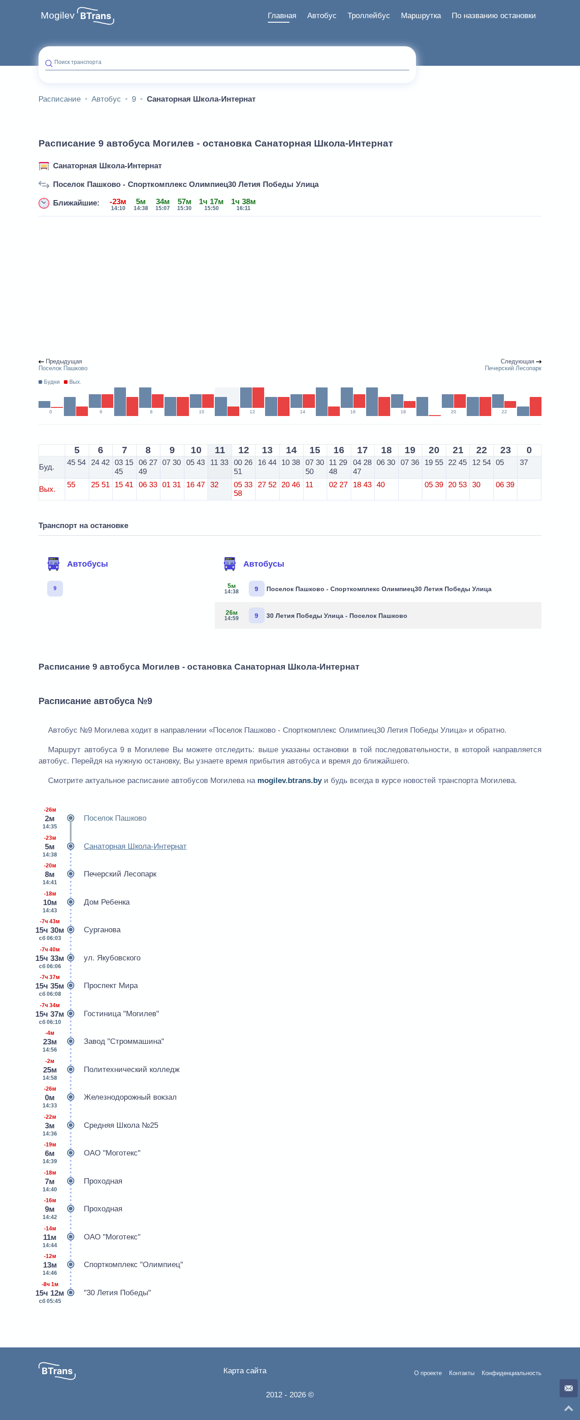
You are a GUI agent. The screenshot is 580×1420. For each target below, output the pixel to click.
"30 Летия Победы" (95, 1292)
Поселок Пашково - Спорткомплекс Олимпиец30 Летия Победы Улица (186, 184)
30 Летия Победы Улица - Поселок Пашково (315, 615)
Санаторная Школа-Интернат (107, 166)
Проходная (82, 1181)
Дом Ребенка (86, 902)
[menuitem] (282, 16)
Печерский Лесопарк (99, 874)
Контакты (461, 1373)
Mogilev (58, 15)
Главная (282, 15)
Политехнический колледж (111, 1069)
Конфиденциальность (511, 1373)
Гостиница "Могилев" (99, 1013)
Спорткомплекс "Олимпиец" (113, 1264)
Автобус (322, 15)
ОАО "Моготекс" (91, 1153)
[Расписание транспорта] (95, 16)
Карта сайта (244, 1370)
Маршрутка (421, 15)
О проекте (428, 1373)
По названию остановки (494, 15)
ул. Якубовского (89, 958)
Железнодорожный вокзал (110, 1097)
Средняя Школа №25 (100, 1125)
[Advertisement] (290, 287)
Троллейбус (369, 15)
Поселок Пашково (94, 818)
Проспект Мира (88, 985)
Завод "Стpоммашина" (103, 1041)
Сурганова (80, 929)
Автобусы (87, 563)
